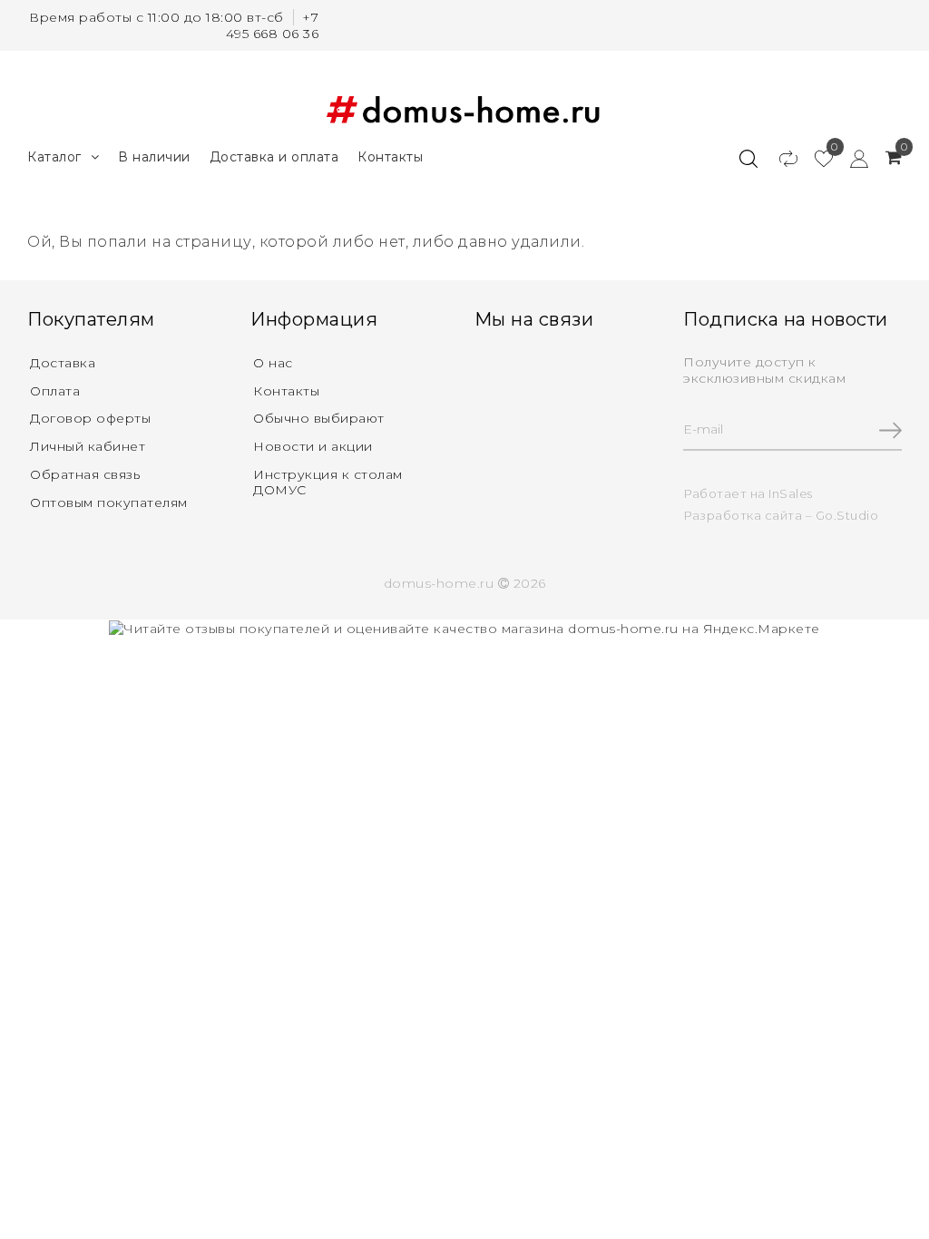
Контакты (390, 157)
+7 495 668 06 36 (272, 25)
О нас (273, 363)
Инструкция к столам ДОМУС (328, 482)
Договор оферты (90, 418)
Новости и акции (313, 446)
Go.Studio (847, 515)
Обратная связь (85, 474)
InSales (790, 493)
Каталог (54, 157)
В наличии (154, 157)
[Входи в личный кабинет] (850, 158)
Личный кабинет (87, 446)
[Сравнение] (779, 158)
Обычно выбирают (319, 418)
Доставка (62, 363)
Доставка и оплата (274, 157)
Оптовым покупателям (109, 502)
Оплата (55, 391)
